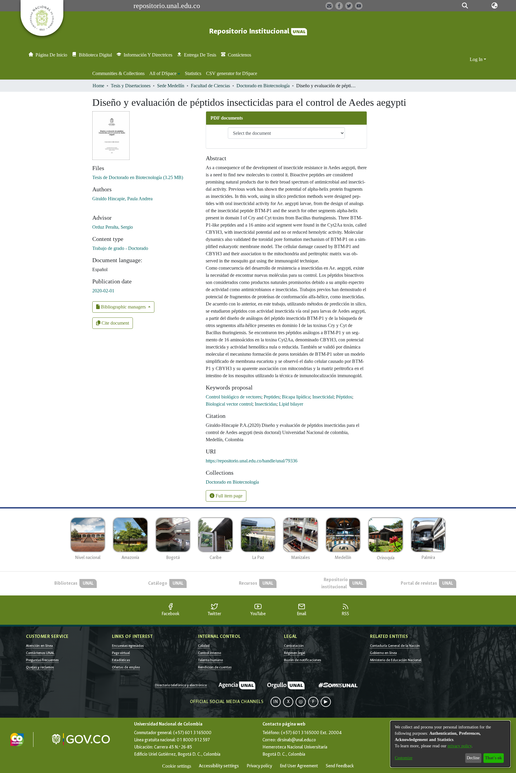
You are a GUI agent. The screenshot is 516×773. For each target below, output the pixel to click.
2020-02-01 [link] (103, 290)
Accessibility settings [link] (219, 766)
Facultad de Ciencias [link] (210, 85)
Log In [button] (477, 59)
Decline (473, 758)
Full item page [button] (228, 495)
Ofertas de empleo (126, 667)
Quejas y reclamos (40, 667)
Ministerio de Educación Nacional (395, 660)
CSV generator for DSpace (231, 73)
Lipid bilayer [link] (291, 404)
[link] (137, 177)
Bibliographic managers (123, 306)
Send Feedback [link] (340, 766)
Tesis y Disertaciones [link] (130, 85)
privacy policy (460, 746)
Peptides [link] (272, 396)
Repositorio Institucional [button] (250, 31)
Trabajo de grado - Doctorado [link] (120, 248)
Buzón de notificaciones (302, 660)
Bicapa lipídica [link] (296, 396)
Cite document (114, 323)
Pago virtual (121, 652)
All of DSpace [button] (162, 73)
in (275, 702)
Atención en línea (39, 645)
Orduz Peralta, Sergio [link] (112, 227)
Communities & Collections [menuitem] (118, 73)
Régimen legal (294, 652)
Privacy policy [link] (259, 766)
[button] (465, 5)
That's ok (493, 758)
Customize (403, 758)
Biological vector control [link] (229, 404)
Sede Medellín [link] (170, 85)
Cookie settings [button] (176, 766)
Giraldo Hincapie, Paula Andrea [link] (122, 198)
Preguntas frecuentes (42, 660)
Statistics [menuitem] (193, 73)
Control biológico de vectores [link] (233, 396)
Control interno (209, 652)
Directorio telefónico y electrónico (181, 685)
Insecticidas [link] (266, 404)
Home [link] (98, 85)
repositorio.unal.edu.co (166, 6)
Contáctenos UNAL (40, 652)
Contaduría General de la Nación (395, 645)
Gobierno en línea (383, 652)
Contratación (294, 645)
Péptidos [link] (344, 396)
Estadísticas (121, 660)
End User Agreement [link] (299, 766)
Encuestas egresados (128, 645)
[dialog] (450, 744)
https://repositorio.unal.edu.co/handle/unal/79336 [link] (251, 460)
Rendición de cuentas (214, 667)
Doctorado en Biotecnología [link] (263, 85)
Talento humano (210, 660)
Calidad (204, 645)
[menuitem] (164, 74)
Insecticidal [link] (323, 396)
